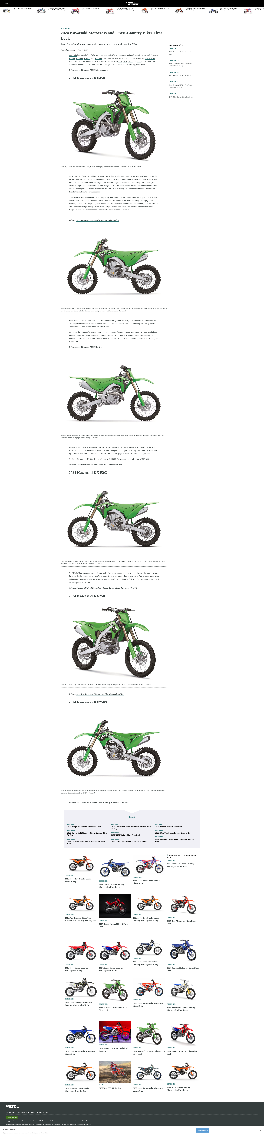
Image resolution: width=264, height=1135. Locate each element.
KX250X (98, 58)
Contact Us (10, 1112)
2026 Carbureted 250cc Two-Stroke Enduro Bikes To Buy (180, 65)
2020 (125, 61)
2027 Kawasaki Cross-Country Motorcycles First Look (174, 840)
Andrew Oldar (69, 50)
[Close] (260, 1130)
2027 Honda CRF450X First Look (180, 75)
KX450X (79, 58)
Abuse (33, 1112)
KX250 (87, 58)
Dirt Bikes (65, 28)
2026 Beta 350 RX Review (110, 1088)
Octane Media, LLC (29, 1124)
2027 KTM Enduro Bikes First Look (181, 97)
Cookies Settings (11, 1117)
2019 (120, 61)
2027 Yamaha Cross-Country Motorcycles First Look (86, 842)
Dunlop (137, 323)
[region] (132, 1130)
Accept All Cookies (202, 1130)
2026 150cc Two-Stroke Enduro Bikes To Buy (173, 833)
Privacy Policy (23, 1112)
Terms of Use (42, 1112)
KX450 (72, 58)
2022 (139, 61)
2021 (130, 61)
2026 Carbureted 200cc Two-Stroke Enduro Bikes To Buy (180, 86)
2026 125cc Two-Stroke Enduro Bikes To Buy (129, 841)
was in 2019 (150, 58)
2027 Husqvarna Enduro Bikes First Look (180, 53)
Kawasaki (73, 55)
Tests (101, 1085)
